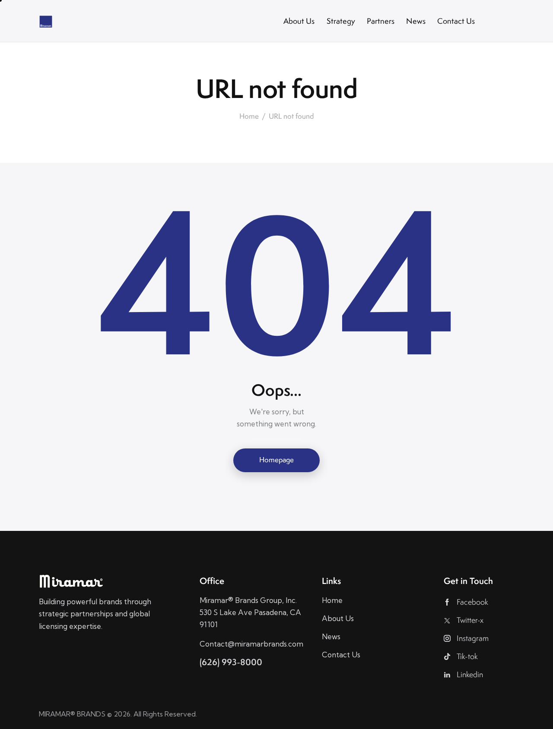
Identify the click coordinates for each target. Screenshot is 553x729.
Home (249, 116)
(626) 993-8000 (231, 662)
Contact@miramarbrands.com (251, 643)
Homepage (276, 459)
